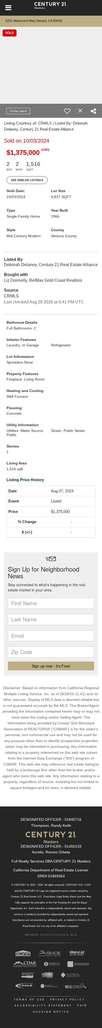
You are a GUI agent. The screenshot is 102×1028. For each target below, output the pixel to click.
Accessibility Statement (43, 1005)
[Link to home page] (51, 8)
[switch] (67, 111)
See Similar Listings (27, 180)
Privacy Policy (67, 999)
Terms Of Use (29, 999)
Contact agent (18, 110)
